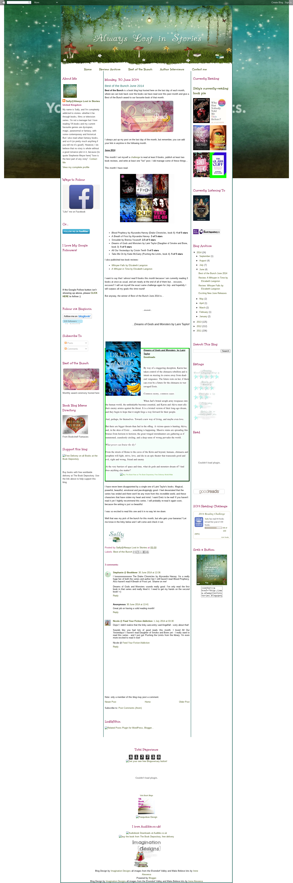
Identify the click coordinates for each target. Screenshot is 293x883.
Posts (70, 343)
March (202, 307)
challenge (135, 157)
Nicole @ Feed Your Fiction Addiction (133, 621)
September (205, 256)
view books (225, 537)
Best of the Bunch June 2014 (213, 273)
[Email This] (134, 552)
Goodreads (149, 357)
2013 (199, 322)
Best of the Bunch (140, 69)
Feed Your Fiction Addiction (136, 643)
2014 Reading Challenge (212, 513)
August (203, 260)
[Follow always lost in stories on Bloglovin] (77, 318)
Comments (72, 349)
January (203, 316)
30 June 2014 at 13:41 (138, 604)
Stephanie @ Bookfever (125, 572)
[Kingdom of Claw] (201, 220)
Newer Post (110, 702)
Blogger (152, 878)
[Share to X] (141, 552)
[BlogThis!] (137, 552)
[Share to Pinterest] (147, 552)
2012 (199, 326)
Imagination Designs (121, 871)
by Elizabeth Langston (130, 265)
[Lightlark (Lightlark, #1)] (201, 122)
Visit (146, 795)
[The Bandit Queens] (201, 176)
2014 (199, 252)
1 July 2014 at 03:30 (164, 621)
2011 (199, 330)
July (201, 265)
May (201, 299)
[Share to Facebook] (144, 552)
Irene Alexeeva (195, 881)
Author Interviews (172, 69)
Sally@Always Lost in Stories (83, 101)
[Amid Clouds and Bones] (201, 149)
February (204, 312)
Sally (207, 518)
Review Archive (109, 69)
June (202, 269)
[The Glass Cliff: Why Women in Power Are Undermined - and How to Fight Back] (218, 177)
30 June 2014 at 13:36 (149, 572)
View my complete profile (76, 167)
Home (88, 69)
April (201, 303)
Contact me (199, 69)
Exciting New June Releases (213, 293)
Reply (116, 595)
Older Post (184, 702)
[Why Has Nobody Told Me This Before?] (218, 124)
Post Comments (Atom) (130, 708)
